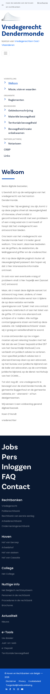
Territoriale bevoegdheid (22, 122)
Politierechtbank (11, 511)
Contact (16, 487)
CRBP (7, 149)
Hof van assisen (10, 552)
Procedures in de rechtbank (17, 600)
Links (7, 155)
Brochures (42, 3)
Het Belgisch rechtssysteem (17, 590)
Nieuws (5, 621)
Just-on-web (9, 643)
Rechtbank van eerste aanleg (18, 516)
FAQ (9, 477)
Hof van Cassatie (11, 557)
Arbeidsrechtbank (12, 521)
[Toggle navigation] (5, 53)
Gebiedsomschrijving (20, 110)
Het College (8, 573)
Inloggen (16, 467)
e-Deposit (7, 648)
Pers (9, 457)
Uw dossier (7, 638)
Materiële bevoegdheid (21, 116)
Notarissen (14, 143)
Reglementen (16, 100)
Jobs (10, 447)
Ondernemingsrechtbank (16, 526)
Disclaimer (11, 681)
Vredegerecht (9, 506)
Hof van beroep (10, 542)
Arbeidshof (8, 547)
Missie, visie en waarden (22, 89)
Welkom (13, 83)
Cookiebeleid (34, 681)
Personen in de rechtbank (16, 595)
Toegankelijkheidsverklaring (19, 685)
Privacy (22, 681)
